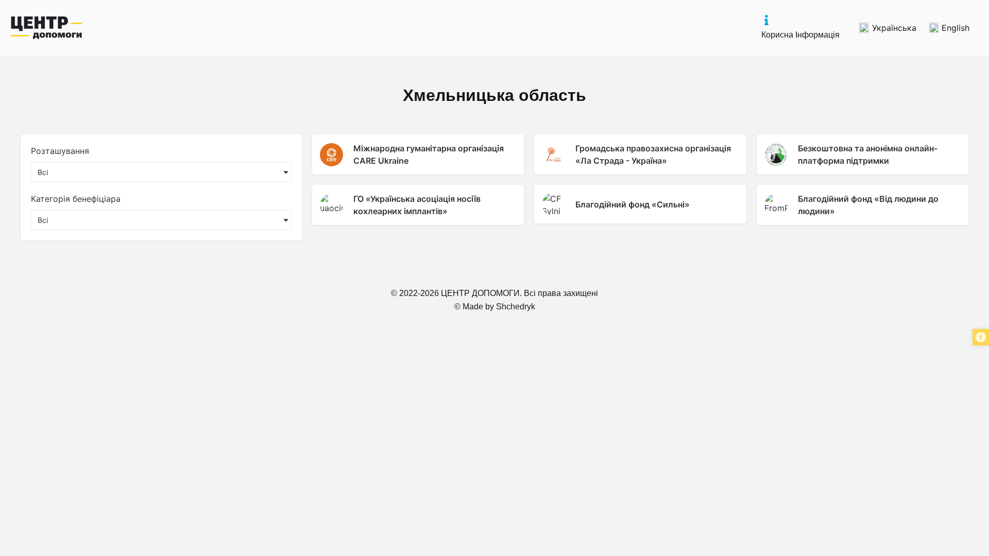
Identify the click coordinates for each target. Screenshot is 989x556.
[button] (981, 337)
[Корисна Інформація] (766, 20)
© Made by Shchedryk (494, 306)
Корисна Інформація (800, 34)
